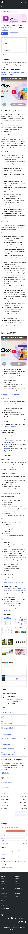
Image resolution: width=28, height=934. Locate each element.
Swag (17, 896)
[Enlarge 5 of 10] (11, 639)
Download (4, 33)
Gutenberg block (22, 811)
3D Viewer (6, 453)
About (3, 876)
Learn (2, 888)
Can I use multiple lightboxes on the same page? (8, 733)
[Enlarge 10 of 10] (24, 669)
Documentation (5, 891)
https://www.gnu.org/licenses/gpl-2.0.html (14, 588)
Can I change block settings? (9, 738)
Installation (6, 47)
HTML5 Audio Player (9, 440)
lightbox (16, 814)
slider (25, 814)
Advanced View (5, 819)
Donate (17, 893)
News (2, 878)
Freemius (6, 787)
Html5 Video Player (9, 435)
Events (16, 891)
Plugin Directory (5, 6)
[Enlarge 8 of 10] (24, 649)
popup (21, 814)
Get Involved (18, 888)
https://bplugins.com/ (14, 577)
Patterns (17, 883)
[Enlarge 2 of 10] (24, 618)
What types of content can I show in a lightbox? (8, 722)
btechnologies (8, 782)
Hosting (3, 881)
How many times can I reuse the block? (7, 743)
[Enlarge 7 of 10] (11, 649)
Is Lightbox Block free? (7, 712)
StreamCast (7, 448)
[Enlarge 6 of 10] (24, 639)
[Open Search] (21, 2)
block (16, 811)
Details (5, 39)
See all (25, 843)
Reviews (5, 43)
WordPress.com (6, 900)
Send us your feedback (12, 426)
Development (6, 50)
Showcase (17, 876)
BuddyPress (5, 908)
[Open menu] (25, 2)
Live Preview (13, 33)
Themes (17, 878)
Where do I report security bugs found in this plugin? (8, 753)
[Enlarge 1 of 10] (11, 618)
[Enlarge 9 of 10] (11, 659)
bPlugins (5, 30)
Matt (3, 903)
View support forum (6, 854)
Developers (4, 893)
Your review (4, 843)
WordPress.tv (5, 896)
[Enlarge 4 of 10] (24, 629)
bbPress (4, 906)
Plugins (16, 881)
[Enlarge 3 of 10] (11, 629)
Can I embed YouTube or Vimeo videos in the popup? (8, 728)
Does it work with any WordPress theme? (7, 717)
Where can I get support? (8, 748)
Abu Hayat (7, 778)
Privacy (3, 883)
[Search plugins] (16, 11)
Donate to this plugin (6, 867)
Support (5, 54)
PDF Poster (7, 444)
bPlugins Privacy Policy (10, 608)
